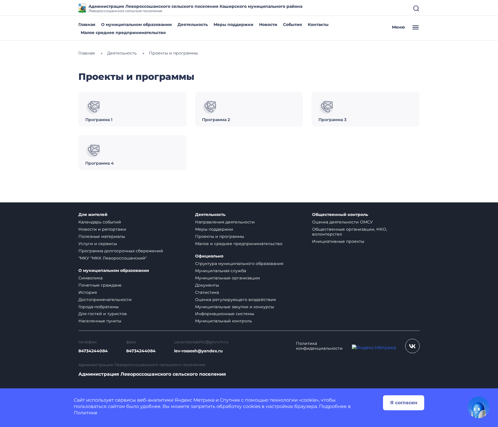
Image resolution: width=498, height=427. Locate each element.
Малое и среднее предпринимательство (238, 243)
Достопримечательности (105, 299)
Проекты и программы (219, 236)
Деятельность (193, 24)
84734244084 (93, 351)
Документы (207, 285)
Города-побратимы (98, 306)
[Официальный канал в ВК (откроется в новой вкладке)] (412, 346)
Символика (90, 278)
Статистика (207, 292)
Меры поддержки (233, 24)
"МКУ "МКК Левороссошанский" (112, 258)
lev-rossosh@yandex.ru (198, 351)
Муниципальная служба (220, 270)
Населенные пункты (99, 320)
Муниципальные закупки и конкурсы (234, 306)
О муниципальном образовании (136, 24)
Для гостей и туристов (102, 313)
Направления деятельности (225, 222)
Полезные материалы (101, 236)
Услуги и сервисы (97, 243)
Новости (268, 24)
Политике (85, 412)
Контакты (318, 24)
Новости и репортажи (102, 229)
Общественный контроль (340, 214)
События (292, 24)
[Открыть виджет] (478, 407)
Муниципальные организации (227, 278)
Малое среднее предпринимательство (123, 32)
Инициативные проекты (338, 241)
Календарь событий (99, 222)
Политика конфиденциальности (319, 346)
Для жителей (92, 214)
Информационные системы (224, 313)
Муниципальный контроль (223, 320)
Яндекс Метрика (194, 400)
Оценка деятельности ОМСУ (342, 222)
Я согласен (403, 402)
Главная (86, 24)
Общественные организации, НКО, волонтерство (349, 232)
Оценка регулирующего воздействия (235, 299)
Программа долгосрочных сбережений (120, 250)
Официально (209, 256)
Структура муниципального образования (239, 263)
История (87, 292)
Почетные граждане (100, 285)
